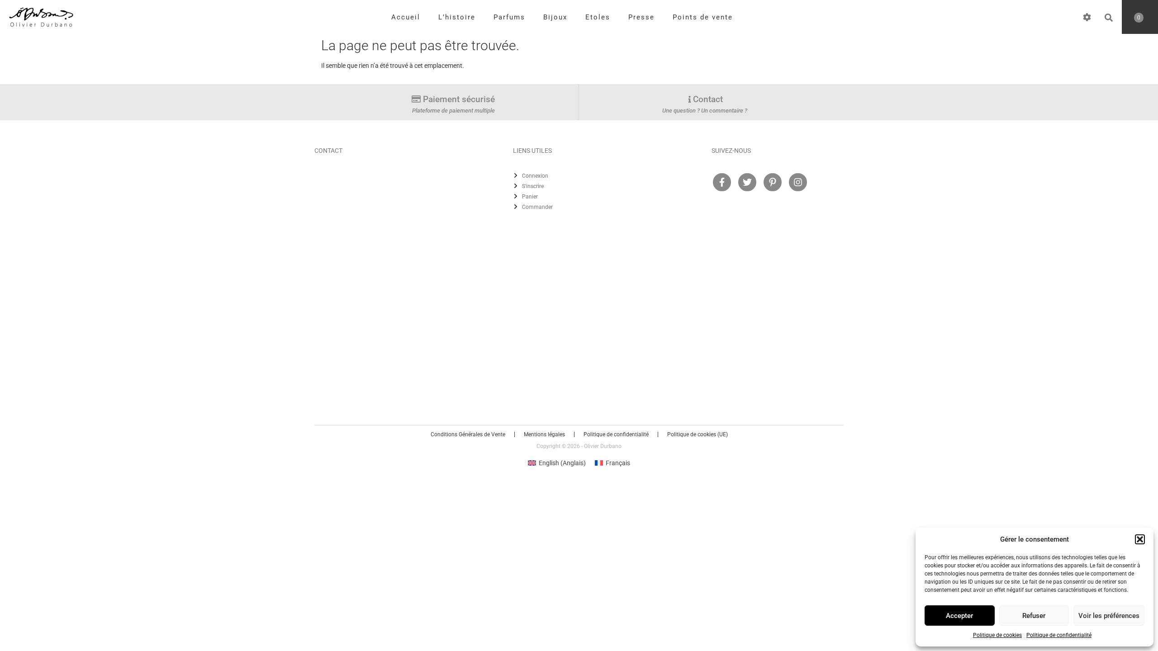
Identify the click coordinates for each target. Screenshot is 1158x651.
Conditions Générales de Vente (468, 434)
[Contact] (689, 99)
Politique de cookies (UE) (697, 434)
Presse (641, 17)
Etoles (597, 17)
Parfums (509, 17)
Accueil (405, 17)
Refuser (1033, 616)
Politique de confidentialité (1059, 635)
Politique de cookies (997, 635)
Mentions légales (544, 434)
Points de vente (703, 17)
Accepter (959, 616)
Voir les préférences (1108, 616)
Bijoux (555, 17)
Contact (708, 99)
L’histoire (456, 17)
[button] (1139, 539)
